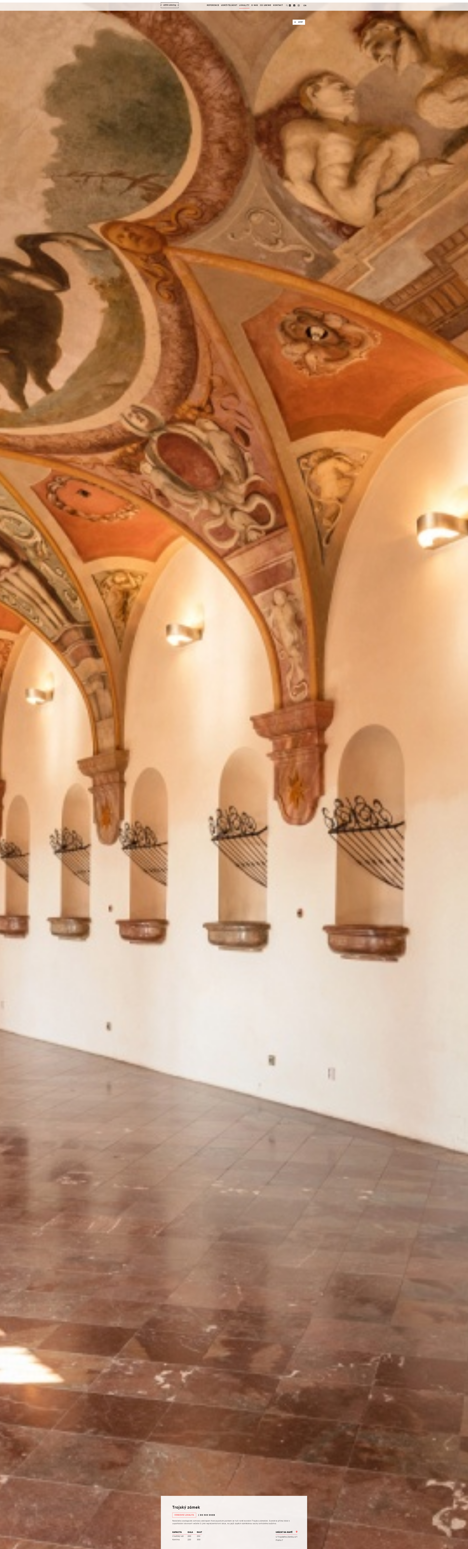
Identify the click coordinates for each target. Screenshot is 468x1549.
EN (305, 5)
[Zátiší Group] (290, 5)
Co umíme (265, 5)
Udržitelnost (229, 5)
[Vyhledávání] (287, 5)
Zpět (300, 22)
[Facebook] (295, 5)
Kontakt (278, 5)
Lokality (244, 5)
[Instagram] (299, 5)
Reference (213, 5)
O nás (254, 5)
